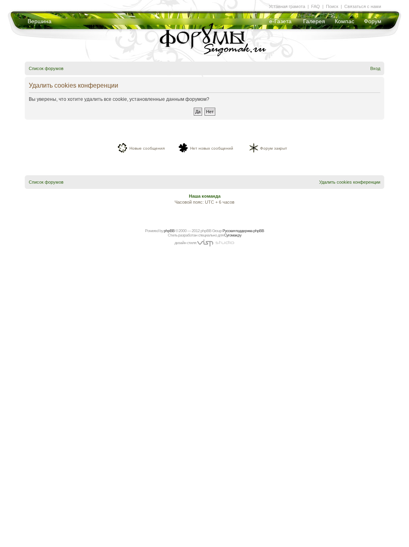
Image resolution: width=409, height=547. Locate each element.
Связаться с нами (362, 6)
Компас (344, 21)
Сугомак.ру (232, 235)
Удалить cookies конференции (349, 182)
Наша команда (204, 196)
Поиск (332, 6)
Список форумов (46, 68)
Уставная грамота (287, 6)
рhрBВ (169, 230)
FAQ (315, 6)
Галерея (314, 21)
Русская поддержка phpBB (243, 230)
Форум (372, 21)
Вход (375, 68)
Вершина (40, 21)
